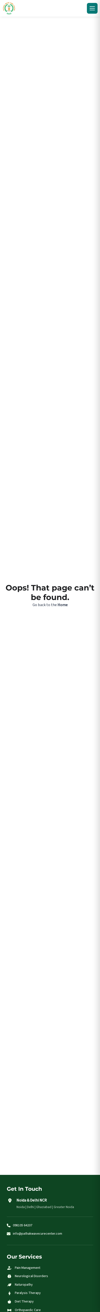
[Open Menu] (92, 8)
